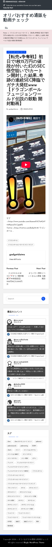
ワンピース (11, 513)
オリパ (18, 450)
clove (9, 441)
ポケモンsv (31, 500)
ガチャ (34, 458)
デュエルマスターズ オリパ (25, 462)
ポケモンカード (12, 509)
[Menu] (6, 28)
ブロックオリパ (12, 488)
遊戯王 (18, 521)
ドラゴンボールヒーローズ (16, 52)
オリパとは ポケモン (30, 450)
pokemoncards (12, 446)
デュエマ (10, 462)
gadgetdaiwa (17, 254)
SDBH (34, 446)
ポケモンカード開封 (27, 509)
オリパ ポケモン (12, 458)
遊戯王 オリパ (28, 521)
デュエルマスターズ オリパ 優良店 (18, 471)
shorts (9, 450)
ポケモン (21, 500)
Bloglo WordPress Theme (34, 543)
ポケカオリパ (12, 492)
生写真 (10, 521)
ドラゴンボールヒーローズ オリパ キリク (20, 245)
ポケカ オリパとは (25, 492)
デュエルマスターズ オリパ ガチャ (18, 467)
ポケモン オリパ (12, 505)
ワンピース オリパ (23, 513)
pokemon (38, 441)
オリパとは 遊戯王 (13, 454)
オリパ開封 (24, 458)
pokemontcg (24, 446)
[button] (15, 259)
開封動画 (10, 526)
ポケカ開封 (11, 500)
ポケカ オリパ (33, 488)
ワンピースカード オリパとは (31, 517)
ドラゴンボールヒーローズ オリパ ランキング (21, 483)
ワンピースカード (13, 517)
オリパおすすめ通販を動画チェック (25, 17)
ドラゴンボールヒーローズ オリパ (18, 479)
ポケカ (23, 488)
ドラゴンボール (12, 240)
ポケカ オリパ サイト (14, 496)
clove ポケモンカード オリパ (23, 441)
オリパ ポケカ (27, 454)
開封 (37, 521)
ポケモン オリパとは (27, 505)
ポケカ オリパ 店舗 (30, 496)
